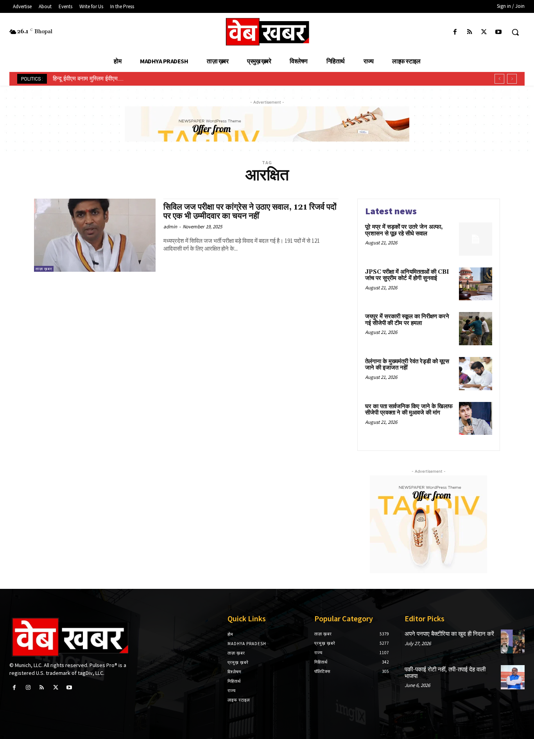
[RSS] (469, 32)
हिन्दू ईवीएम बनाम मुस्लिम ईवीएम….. (88, 78)
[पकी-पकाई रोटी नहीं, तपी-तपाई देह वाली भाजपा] (513, 677)
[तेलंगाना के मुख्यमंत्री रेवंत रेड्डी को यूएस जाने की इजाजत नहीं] (475, 373)
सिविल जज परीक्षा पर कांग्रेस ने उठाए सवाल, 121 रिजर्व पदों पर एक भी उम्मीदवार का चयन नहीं (250, 211)
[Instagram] (28, 687)
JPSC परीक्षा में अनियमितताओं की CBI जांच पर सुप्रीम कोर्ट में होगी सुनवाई (407, 275)
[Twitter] (484, 32)
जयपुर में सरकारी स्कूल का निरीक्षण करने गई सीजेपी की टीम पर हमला (407, 320)
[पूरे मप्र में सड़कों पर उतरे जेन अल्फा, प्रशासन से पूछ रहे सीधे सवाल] (475, 239)
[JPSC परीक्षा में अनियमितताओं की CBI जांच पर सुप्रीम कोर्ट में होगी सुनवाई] (475, 284)
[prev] (499, 79)
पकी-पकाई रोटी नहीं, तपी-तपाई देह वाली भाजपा (445, 673)
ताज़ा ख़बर (44, 268)
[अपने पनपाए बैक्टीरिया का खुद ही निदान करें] (513, 641)
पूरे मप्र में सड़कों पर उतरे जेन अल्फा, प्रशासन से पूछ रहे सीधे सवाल (404, 230)
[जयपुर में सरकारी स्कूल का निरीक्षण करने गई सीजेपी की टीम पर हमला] (475, 328)
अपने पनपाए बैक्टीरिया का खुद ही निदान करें (449, 634)
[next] (512, 79)
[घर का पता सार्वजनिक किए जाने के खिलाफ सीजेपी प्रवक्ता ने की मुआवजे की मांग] (475, 418)
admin (170, 226)
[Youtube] (498, 32)
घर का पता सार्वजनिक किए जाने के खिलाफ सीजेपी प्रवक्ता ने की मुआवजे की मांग (409, 410)
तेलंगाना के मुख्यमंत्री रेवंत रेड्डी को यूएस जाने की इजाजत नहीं (407, 365)
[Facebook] (455, 32)
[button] (515, 32)
